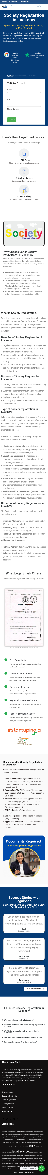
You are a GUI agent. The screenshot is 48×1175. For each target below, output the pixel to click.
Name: (9, 90)
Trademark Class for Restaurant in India (17, 1166)
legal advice (20, 1151)
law (8, 1152)
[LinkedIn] (3, 1120)
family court (17, 1137)
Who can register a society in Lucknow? (18, 1020)
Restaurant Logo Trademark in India (17, 1160)
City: (9, 99)
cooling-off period (6, 1134)
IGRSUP (25, 1146)
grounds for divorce (38, 1137)
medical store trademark (18, 1158)
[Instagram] (17, 1120)
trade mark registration (35, 1166)
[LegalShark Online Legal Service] (4, 6)
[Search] (38, 6)
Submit (12, 120)
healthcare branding (21, 1142)
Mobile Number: (13, 109)
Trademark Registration (8, 1169)
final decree (30, 1137)
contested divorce (38, 1131)
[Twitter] (6, 1120)
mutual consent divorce (31, 1158)
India (31, 1146)
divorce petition (10, 1137)
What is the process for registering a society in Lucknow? (21, 1032)
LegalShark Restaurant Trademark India (28, 1155)
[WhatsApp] (10, 1120)
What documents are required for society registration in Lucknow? (24, 1025)
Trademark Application (31, 1163)
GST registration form (19, 1139)
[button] (24, 1020)
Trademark (21, 1163)
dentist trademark (30, 1134)
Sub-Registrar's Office (12, 1163)
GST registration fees (7, 1139)
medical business (6, 1158)
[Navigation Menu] (45, 7)
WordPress (31, 1173)
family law (23, 1137)
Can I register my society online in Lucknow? (20, 1042)
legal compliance (33, 1152)
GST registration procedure (33, 1139)
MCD (41, 1155)
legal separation (12, 1155)
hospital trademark (32, 1142)
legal (10, 1152)
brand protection (28, 1131)
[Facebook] (13, 1120)
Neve (15, 1173)
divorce (37, 1134)
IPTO (37, 1146)
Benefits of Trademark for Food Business (13, 1131)
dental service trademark (18, 1134)
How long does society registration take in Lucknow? (23, 1037)
